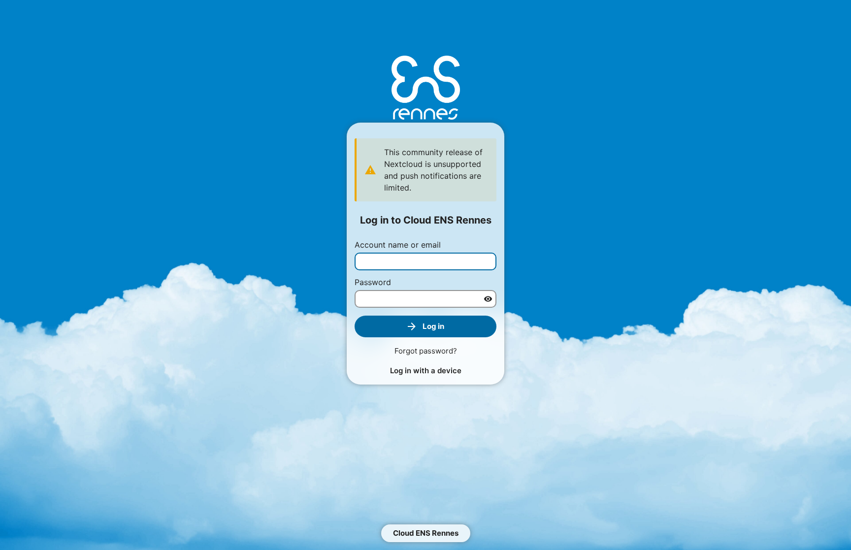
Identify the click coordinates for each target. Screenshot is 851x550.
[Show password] (488, 299)
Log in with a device (425, 370)
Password (373, 282)
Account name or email (398, 245)
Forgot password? (425, 351)
